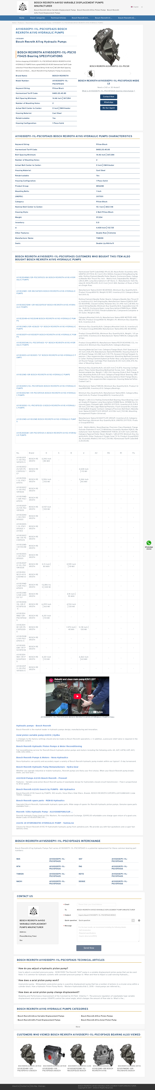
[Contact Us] (149, 545)
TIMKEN (20, 874)
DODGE (82, 881)
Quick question (71, 920)
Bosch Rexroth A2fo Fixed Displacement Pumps (128, 18)
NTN (18, 866)
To (66, 910)
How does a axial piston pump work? (38, 980)
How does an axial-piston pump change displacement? (48, 992)
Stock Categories (37, 18)
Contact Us (25, 1086)
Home (21, 18)
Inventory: (19, 223)
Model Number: (22, 81)
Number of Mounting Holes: (28, 103)
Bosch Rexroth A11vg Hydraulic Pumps (39, 23)
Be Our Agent (109, 108)
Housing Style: (21, 212)
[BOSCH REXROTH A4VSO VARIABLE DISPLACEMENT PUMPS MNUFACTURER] (22, 6)
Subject (67, 915)
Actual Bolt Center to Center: (29, 108)
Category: (19, 202)
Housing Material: (24, 113)
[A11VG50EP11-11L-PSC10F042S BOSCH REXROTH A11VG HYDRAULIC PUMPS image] (108, 48)
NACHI (19, 881)
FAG (80, 866)
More (78, 1027)
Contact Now (108, 97)
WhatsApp (108, 102)
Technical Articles (58, 18)
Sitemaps (41, 1086)
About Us (15, 1086)
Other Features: (22, 233)
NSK (18, 859)
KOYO (81, 874)
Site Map (34, 1086)
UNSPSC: (19, 196)
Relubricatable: (23, 118)
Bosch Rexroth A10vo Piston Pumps (105, 18)
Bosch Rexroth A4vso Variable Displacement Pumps (82, 18)
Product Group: (22, 186)
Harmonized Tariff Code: (27, 93)
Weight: (18, 217)
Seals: (18, 243)
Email (66, 905)
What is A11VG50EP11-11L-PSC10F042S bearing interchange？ (108, 91)
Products (21, 23)
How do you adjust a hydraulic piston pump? (43, 968)
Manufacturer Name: (24, 238)
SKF (80, 859)
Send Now (89, 948)
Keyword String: (23, 88)
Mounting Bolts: (22, 191)
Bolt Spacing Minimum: (26, 98)
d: (16, 228)
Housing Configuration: (26, 123)
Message (67, 926)
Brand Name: (21, 76)
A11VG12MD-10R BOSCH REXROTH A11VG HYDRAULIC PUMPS (43, 375)
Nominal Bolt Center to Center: (29, 207)
